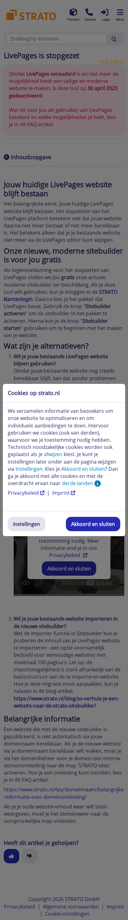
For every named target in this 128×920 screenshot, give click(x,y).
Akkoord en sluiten (93, 524)
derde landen (78, 483)
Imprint (61, 492)
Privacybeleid (24, 492)
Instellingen (26, 524)
